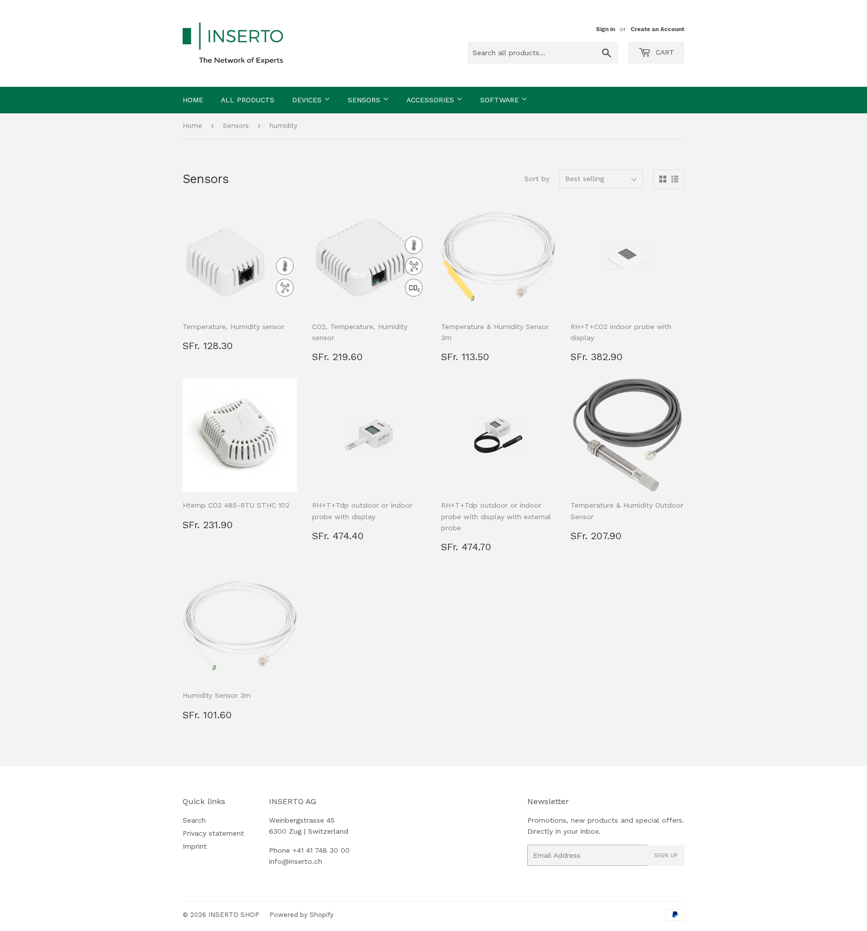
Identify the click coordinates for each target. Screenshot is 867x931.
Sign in (605, 29)
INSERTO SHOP (233, 914)
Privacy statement (213, 833)
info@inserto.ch (295, 861)
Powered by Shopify (301, 914)
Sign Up (666, 855)
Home (193, 100)
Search (194, 820)
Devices (308, 100)
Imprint (195, 846)
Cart (663, 52)
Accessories (431, 100)
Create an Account (657, 29)
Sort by (536, 179)
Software (500, 100)
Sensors (365, 100)
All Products (247, 100)
